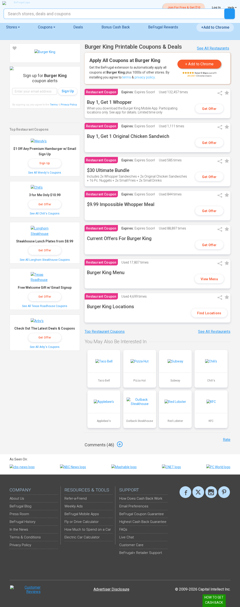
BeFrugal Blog (20, 506)
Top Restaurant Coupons (105, 331)
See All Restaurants (213, 48)
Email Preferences (133, 506)
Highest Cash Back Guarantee (142, 522)
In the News (19, 529)
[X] (198, 492)
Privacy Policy (69, 104)
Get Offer (209, 109)
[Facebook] (185, 492)
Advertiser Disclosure (111, 589)
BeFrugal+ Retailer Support (140, 553)
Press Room (19, 514)
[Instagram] (211, 492)
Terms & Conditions (25, 537)
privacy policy (145, 77)
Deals (78, 27)
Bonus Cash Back (115, 27)
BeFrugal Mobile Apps (81, 514)
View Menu (209, 279)
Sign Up (44, 163)
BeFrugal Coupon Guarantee (141, 514)
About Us (17, 498)
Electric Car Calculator (82, 537)
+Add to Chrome (215, 27)
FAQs (123, 529)
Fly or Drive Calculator (81, 522)
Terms (54, 104)
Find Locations (209, 313)
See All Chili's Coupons (45, 213)
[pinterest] (224, 492)
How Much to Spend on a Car (87, 529)
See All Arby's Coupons (45, 347)
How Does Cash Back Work (140, 498)
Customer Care (131, 545)
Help (231, 7)
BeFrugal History (22, 522)
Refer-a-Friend (75, 498)
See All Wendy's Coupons (44, 172)
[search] (229, 13)
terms (126, 77)
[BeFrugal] (20, 3)
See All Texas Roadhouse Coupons (44, 306)
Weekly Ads (73, 506)
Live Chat (126, 537)
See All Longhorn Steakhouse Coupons (45, 259)
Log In (216, 7)
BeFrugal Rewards (163, 27)
